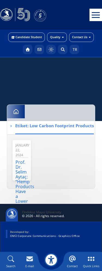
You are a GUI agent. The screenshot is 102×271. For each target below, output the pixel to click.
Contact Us (79, 37)
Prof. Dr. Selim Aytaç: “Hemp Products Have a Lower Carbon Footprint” (26, 186)
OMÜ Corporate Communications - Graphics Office (45, 236)
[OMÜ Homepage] (27, 49)
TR (74, 49)
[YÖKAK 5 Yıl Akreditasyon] (49, 15)
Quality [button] (55, 37)
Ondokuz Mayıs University (41, 212)
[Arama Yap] (62, 49)
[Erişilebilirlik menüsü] (51, 260)
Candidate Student (29, 37)
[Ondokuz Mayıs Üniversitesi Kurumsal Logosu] (15, 15)
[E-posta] (39, 49)
